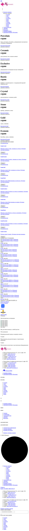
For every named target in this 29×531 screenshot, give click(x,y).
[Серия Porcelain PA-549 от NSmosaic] (10, 296)
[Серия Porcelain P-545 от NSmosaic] (9, 245)
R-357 (2, 294)
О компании (6, 414)
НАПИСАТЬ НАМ (8, 430)
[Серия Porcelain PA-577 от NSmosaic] (10, 260)
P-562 (2, 278)
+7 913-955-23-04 (12, 362)
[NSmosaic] (6, 350)
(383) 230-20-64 (11, 366)
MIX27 (2, 268)
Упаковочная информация (9, 427)
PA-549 (2, 299)
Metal (7, 21)
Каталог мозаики (7, 12)
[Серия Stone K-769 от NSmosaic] (9, 250)
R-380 (2, 273)
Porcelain (8, 23)
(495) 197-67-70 (11, 354)
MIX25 (2, 284)
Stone (7, 19)
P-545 (2, 248)
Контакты (5, 29)
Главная (5, 413)
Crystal (7, 17)
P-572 (2, 289)
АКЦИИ (5, 28)
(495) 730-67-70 (11, 357)
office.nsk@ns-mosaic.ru (12, 367)
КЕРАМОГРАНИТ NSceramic (10, 32)
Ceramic (8, 22)
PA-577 (2, 263)
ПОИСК (3, 487)
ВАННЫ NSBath (7, 31)
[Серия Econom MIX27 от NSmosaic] (9, 265)
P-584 (2, 243)
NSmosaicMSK (8, 370)
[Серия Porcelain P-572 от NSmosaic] (9, 286)
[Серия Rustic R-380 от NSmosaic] (9, 270)
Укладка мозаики (7, 429)
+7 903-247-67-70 (11, 355)
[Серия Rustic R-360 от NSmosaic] (9, 255)
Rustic (7, 24)
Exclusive (8, 18)
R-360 (2, 258)
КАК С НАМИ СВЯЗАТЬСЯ (8, 488)
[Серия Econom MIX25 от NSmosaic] (9, 281)
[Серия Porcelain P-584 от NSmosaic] (9, 240)
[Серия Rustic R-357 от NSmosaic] (9, 291)
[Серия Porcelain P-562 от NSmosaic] (9, 275)
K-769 (2, 253)
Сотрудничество (7, 27)
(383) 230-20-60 (11, 365)
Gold (7, 15)
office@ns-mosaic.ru (11, 359)
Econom (8, 14)
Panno (7, 26)
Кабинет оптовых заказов (9, 432)
